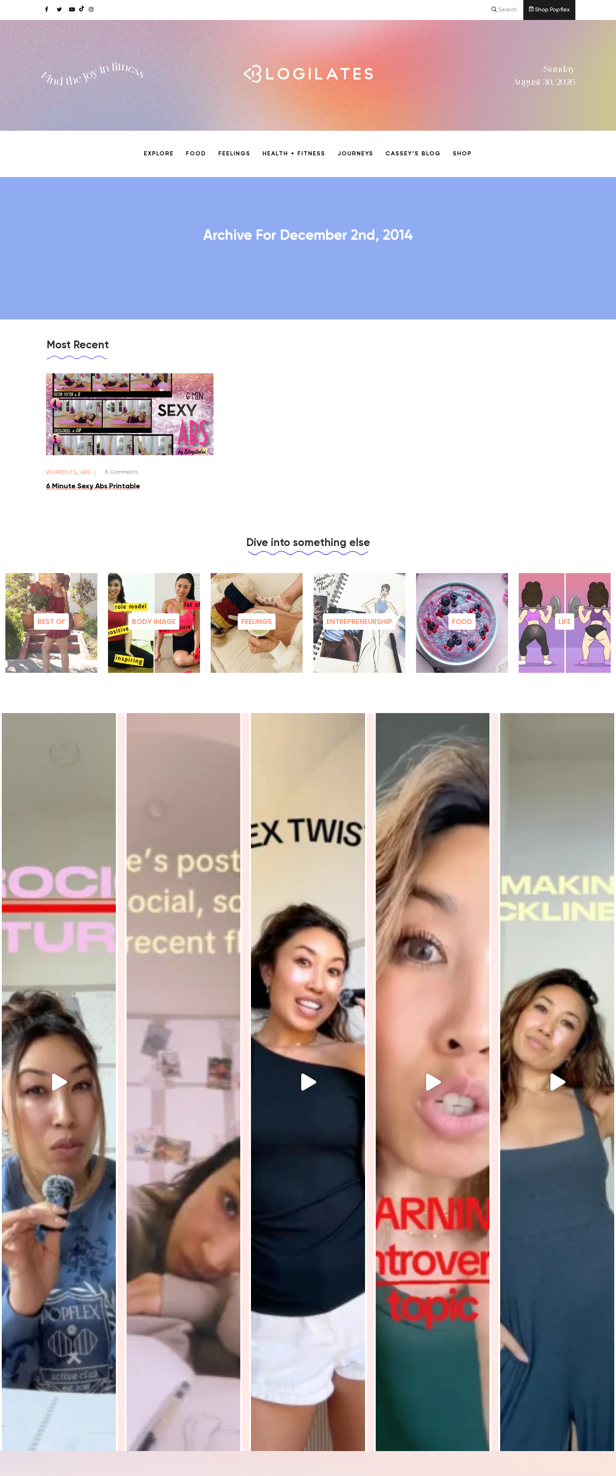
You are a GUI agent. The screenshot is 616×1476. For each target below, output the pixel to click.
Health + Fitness (294, 154)
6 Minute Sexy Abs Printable (93, 486)
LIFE (565, 622)
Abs (86, 472)
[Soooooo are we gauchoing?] (433, 1082)
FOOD (462, 622)
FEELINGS (256, 622)
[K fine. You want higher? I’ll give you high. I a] (557, 1082)
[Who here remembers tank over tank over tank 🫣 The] (308, 1082)
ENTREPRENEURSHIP (359, 622)
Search (507, 10)
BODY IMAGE (154, 622)
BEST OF (51, 622)
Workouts (61, 472)
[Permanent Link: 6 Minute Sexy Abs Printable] (130, 454)
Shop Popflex (552, 10)
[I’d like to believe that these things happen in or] (184, 1082)
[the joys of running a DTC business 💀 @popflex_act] (59, 1082)
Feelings (235, 154)
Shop (462, 154)
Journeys (356, 154)
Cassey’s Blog (413, 154)
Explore (159, 154)
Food (196, 154)
